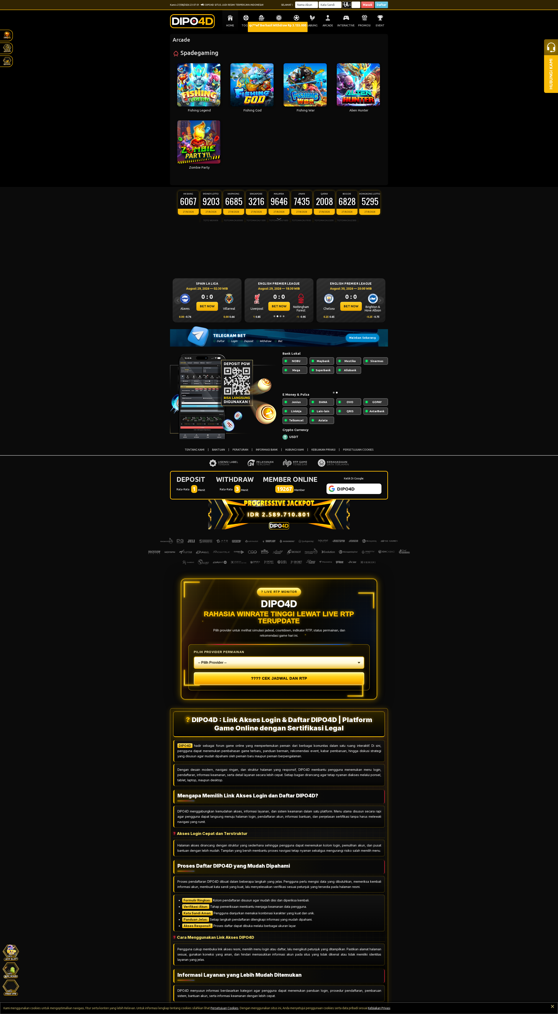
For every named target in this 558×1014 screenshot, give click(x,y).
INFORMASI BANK (267, 453)
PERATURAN (240, 453)
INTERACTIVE (346, 25)
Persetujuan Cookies (224, 1008)
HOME (230, 25)
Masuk (367, 5)
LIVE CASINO (279, 25)
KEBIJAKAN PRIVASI (323, 453)
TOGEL (246, 25)
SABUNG (312, 25)
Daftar (381, 5)
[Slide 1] (274, 316)
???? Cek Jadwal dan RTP (279, 682)
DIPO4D (185, 749)
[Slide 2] (277, 316)
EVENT (380, 25)
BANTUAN (218, 453)
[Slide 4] (283, 316)
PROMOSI (364, 25)
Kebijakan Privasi (379, 1008)
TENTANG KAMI (194, 453)
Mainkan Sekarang (362, 337)
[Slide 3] (280, 316)
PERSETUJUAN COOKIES (358, 453)
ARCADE (328, 25)
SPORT (296, 25)
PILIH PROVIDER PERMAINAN (219, 655)
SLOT (261, 25)
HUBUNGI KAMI (294, 453)
